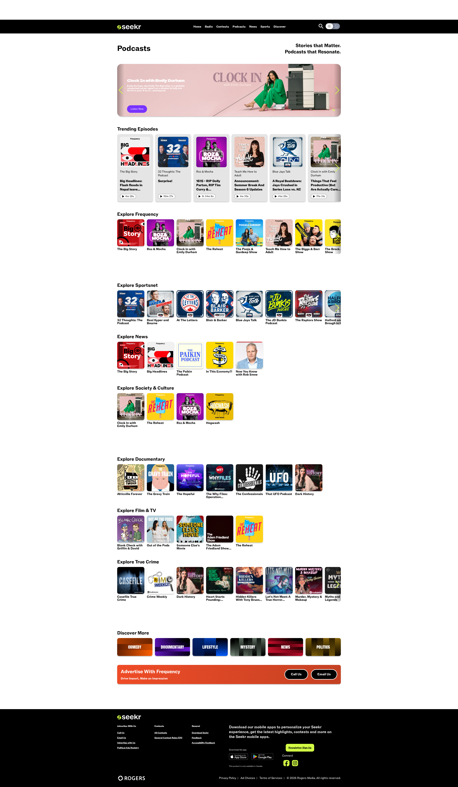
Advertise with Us (126, 742)
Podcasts (239, 27)
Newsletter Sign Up (299, 747)
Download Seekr (200, 732)
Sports (265, 27)
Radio (209, 27)
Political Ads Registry (128, 747)
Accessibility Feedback (203, 742)
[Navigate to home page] (129, 26)
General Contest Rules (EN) (168, 737)
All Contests (160, 732)
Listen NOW (138, 109)
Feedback (197, 737)
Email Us (324, 674)
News (253, 27)
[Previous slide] (120, 90)
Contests (222, 27)
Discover (280, 27)
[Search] (321, 26)
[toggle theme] (333, 26)
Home (197, 27)
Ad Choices (247, 778)
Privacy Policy (227, 778)
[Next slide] (337, 90)
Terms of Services (270, 778)
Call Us (296, 674)
